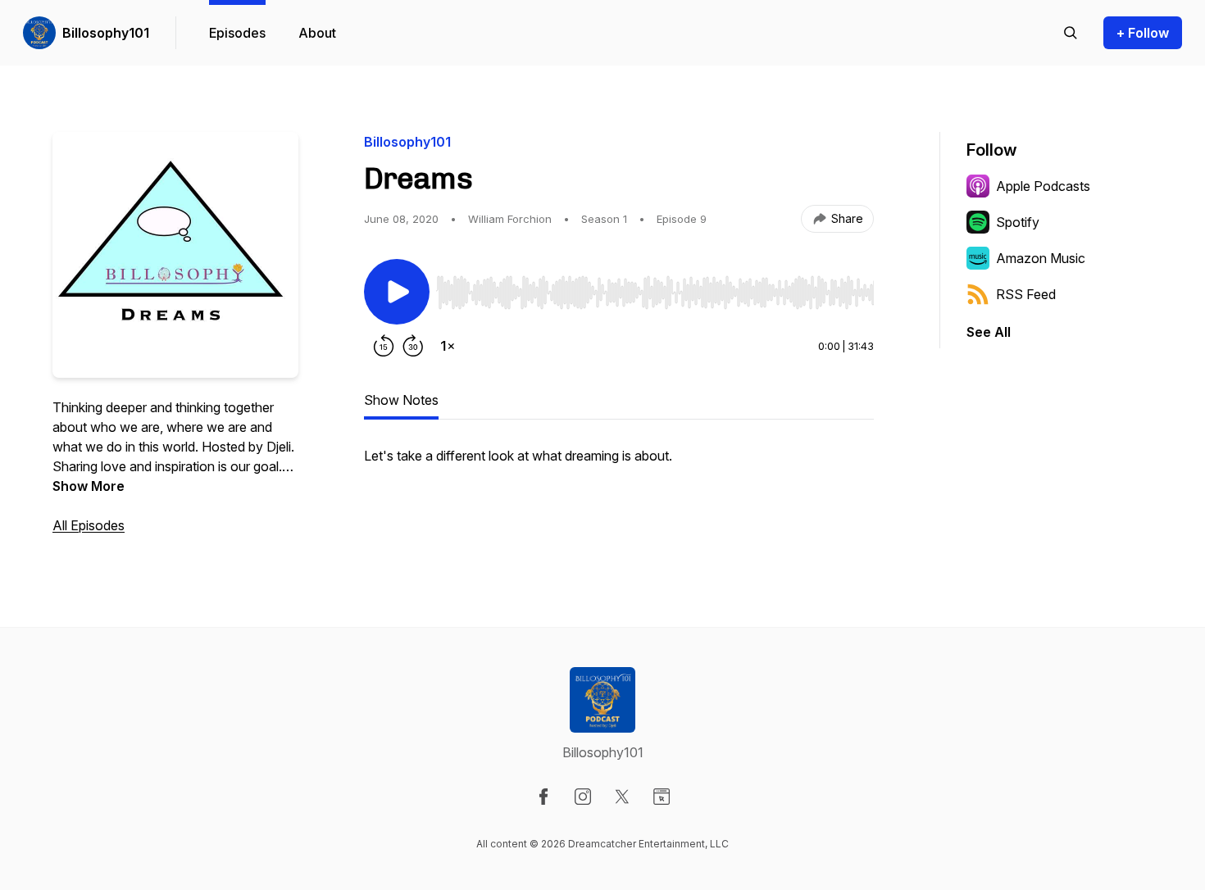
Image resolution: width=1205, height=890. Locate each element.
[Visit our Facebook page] (543, 796)
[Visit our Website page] (661, 796)
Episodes (237, 33)
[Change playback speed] (447, 345)
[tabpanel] (619, 464)
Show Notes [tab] (401, 400)
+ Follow (1142, 33)
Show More (88, 486)
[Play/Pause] (397, 292)
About (317, 33)
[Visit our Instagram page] (583, 796)
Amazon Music (1040, 258)
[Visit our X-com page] (622, 796)
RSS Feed (1026, 294)
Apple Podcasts (1043, 186)
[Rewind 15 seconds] (383, 345)
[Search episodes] (1070, 33)
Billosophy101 (105, 33)
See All (988, 332)
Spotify (1017, 222)
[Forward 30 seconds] (413, 345)
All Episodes (88, 525)
